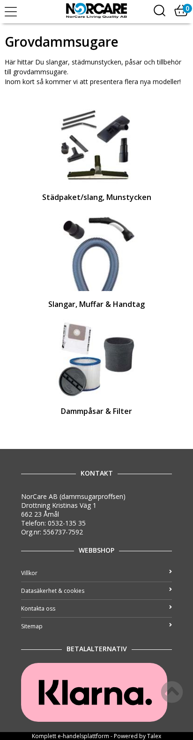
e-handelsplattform (83, 736)
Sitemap (32, 626)
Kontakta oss (38, 608)
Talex (154, 736)
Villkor (29, 573)
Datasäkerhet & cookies (52, 591)
